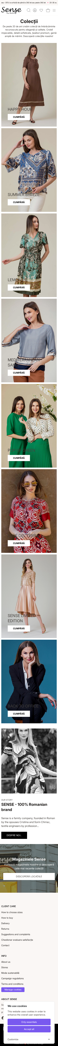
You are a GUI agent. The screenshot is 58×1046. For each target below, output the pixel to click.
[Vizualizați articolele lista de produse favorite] (41, 10)
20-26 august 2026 (10, 2)
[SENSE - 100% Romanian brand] (11, 10)
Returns (5, 928)
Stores (4, 967)
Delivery (5, 923)
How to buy (7, 917)
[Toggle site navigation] (54, 10)
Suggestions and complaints (15, 934)
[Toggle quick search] (29, 10)
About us (5, 961)
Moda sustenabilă (10, 972)
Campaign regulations (12, 978)
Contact (5, 945)
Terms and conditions (12, 983)
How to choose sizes (12, 912)
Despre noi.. (14, 835)
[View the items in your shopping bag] (48, 10)
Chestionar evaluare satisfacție (17, 939)
